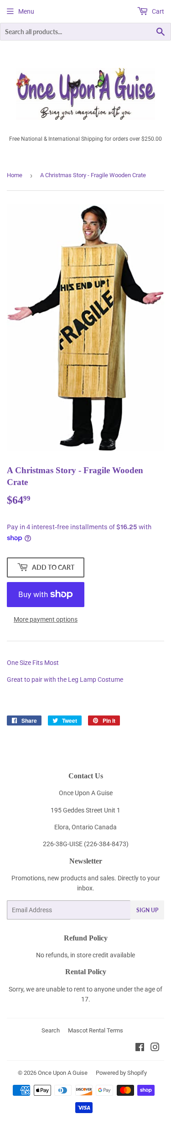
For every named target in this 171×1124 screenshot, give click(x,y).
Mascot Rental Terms (95, 1030)
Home (14, 175)
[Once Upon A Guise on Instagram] (155, 1048)
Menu (26, 11)
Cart (157, 11)
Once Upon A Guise (63, 1072)
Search (50, 1030)
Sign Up (147, 910)
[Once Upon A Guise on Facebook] (140, 1048)
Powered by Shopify (121, 1072)
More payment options (46, 619)
